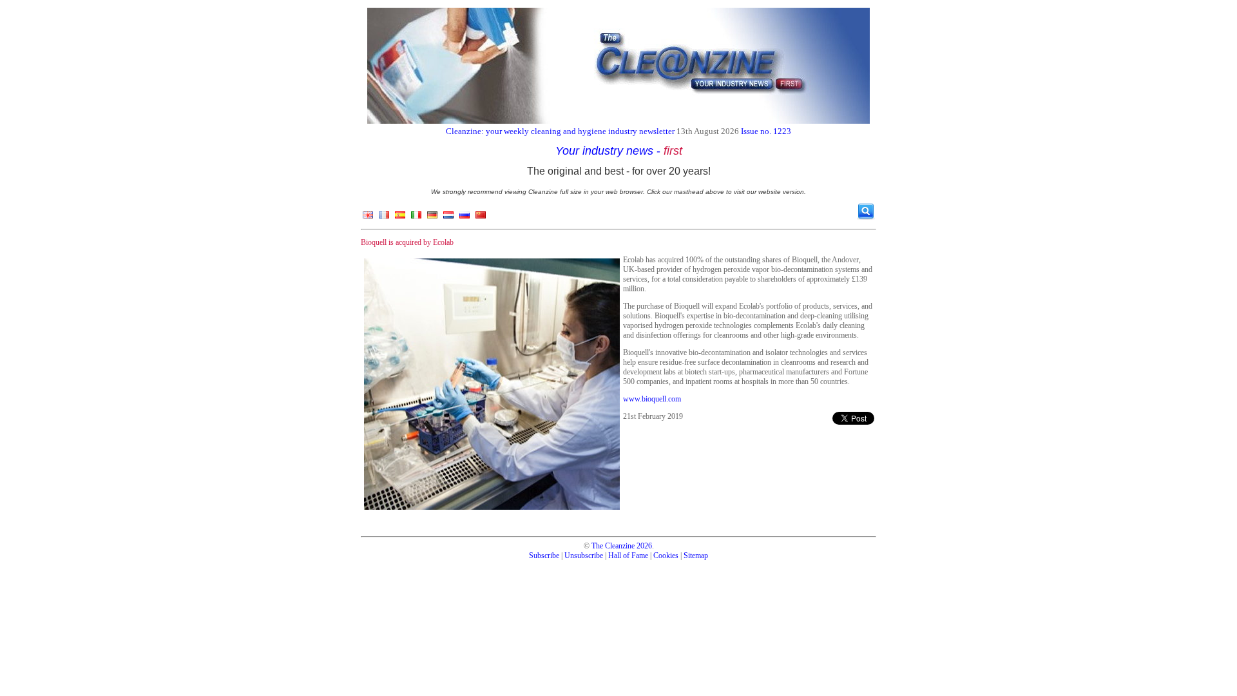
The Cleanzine (613, 545)
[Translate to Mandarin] (481, 217)
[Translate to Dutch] (448, 217)
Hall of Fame (628, 555)
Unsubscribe (583, 555)
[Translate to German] (432, 217)
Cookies (665, 555)
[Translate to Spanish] (400, 217)
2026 (644, 545)
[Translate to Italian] (416, 217)
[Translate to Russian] (464, 217)
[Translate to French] (384, 217)
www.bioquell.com (652, 398)
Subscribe (544, 555)
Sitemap (696, 555)
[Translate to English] (368, 217)
